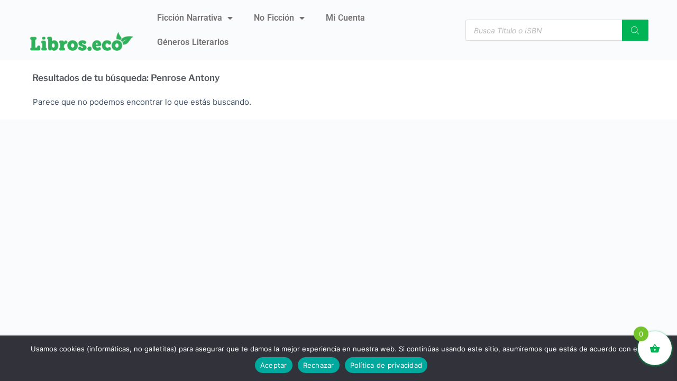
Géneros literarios (192, 42)
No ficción (274, 18)
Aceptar (273, 365)
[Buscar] (635, 30)
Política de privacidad (386, 365)
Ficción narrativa (189, 18)
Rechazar (318, 365)
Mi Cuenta (345, 18)
